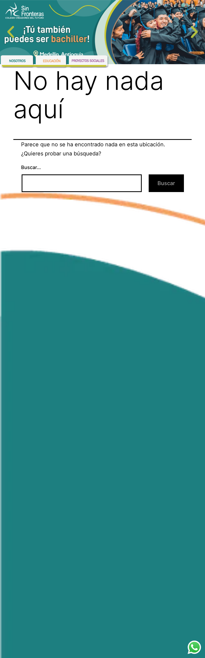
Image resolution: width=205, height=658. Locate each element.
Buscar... (31, 167)
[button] (11, 32)
